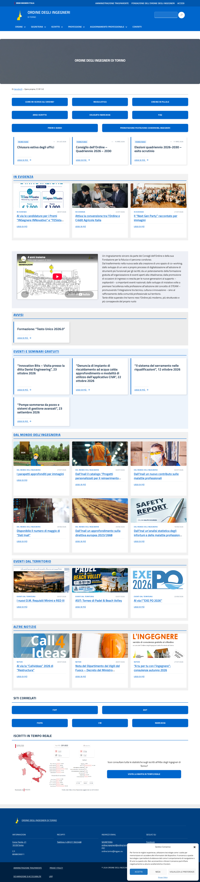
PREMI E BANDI (55, 127)
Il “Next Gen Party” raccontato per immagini (155, 218)
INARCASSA (160, 722)
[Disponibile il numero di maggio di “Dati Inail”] (41, 510)
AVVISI (18, 314)
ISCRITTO (55, 26)
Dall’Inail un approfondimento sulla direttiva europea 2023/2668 (97, 532)
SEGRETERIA (37, 26)
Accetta (139, 871)
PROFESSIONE (75, 26)
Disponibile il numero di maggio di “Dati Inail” (38, 532)
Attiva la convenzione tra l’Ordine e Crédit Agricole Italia (97, 218)
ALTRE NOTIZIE (24, 626)
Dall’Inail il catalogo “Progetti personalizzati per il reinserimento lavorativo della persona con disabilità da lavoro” (99, 480)
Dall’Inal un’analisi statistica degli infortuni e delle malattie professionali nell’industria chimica (158, 535)
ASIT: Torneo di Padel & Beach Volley (98, 600)
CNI (99, 722)
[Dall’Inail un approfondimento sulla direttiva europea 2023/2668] (100, 510)
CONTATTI (137, 26)
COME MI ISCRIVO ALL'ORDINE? (39, 101)
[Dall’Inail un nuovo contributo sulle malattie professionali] (159, 453)
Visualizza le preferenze (182, 871)
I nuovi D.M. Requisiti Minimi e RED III (40, 600)
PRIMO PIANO (23, 142)
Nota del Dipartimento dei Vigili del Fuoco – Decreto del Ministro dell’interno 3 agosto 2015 (97, 670)
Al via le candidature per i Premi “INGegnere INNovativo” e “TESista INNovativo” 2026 (39, 220)
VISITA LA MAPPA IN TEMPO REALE (144, 774)
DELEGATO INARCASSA (100, 114)
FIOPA (40, 722)
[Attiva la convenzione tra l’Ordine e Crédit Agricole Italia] (100, 195)
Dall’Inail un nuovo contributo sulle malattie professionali (156, 476)
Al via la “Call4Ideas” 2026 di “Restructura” (35, 668)
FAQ (160, 114)
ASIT (145, 709)
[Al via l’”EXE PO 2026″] (159, 580)
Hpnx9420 (18, 89)
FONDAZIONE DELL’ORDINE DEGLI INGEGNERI (153, 3)
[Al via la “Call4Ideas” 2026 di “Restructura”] (41, 645)
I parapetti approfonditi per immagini (40, 474)
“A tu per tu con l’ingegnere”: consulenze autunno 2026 (152, 668)
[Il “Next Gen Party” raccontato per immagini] (159, 195)
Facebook (150, 842)
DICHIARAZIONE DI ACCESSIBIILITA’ (27, 876)
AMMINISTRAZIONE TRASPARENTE (112, 3)
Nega (158, 871)
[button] (194, 847)
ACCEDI (180, 3)
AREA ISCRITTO (40, 114)
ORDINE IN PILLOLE (160, 101)
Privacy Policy (163, 877)
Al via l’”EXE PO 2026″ (148, 600)
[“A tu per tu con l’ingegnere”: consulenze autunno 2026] (159, 645)
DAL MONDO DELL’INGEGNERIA (37, 434)
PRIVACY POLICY (56, 867)
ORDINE (19, 26)
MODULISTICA (100, 101)
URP (51, 876)
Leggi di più (23, 160)
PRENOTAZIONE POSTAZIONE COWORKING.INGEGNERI (145, 127)
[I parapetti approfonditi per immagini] (41, 453)
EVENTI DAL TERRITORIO (32, 561)
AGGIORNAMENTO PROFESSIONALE (107, 26)
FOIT (55, 709)
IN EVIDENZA (23, 176)
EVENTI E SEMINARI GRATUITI (36, 351)
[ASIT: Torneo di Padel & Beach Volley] (100, 580)
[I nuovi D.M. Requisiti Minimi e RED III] (41, 580)
